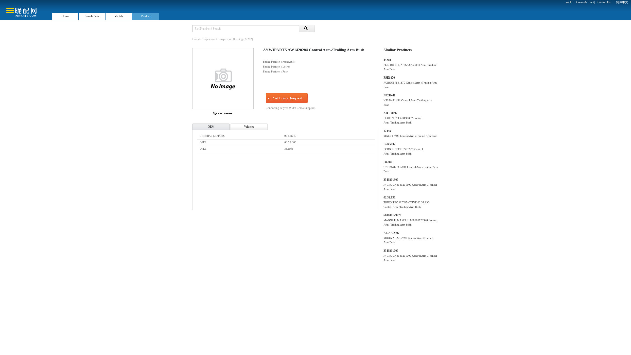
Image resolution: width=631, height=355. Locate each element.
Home (65, 16)
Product (145, 16)
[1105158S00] (222, 115)
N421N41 (389, 95)
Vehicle (119, 16)
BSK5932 (389, 144)
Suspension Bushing (231, 39)
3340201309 (391, 179)
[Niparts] (25, 10)
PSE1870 (389, 77)
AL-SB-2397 (391, 233)
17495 (387, 131)
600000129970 (392, 215)
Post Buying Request (287, 98)
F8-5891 (389, 162)
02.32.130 (389, 197)
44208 (387, 60)
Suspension (208, 39)
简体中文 (622, 2)
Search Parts (92, 16)
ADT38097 (390, 113)
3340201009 (391, 250)
